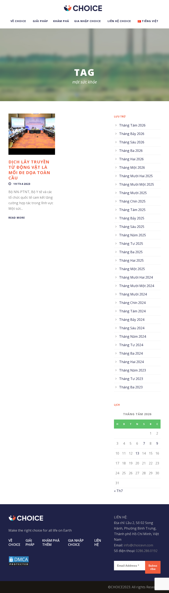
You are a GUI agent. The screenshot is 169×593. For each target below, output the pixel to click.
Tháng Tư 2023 (131, 378)
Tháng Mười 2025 (133, 193)
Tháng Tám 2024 (132, 311)
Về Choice (18, 21)
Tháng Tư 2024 (131, 345)
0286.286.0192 (146, 550)
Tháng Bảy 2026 (131, 133)
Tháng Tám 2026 (132, 125)
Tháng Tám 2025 (132, 209)
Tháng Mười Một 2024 (136, 286)
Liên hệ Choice (119, 21)
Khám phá (61, 21)
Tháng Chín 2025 (132, 201)
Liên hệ (97, 542)
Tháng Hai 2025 (131, 260)
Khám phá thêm (51, 542)
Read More (16, 217)
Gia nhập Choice (87, 21)
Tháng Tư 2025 (131, 243)
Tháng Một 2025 (132, 269)
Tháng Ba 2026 (131, 150)
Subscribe (152, 567)
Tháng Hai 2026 (131, 159)
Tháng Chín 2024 (132, 302)
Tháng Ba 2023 (131, 387)
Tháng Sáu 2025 (131, 226)
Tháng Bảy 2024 (131, 319)
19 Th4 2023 (21, 184)
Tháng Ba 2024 (131, 353)
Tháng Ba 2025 (131, 252)
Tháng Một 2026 (132, 167)
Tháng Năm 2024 (132, 336)
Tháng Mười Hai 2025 (136, 176)
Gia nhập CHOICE (76, 542)
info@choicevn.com (138, 545)
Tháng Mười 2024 (133, 294)
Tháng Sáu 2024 (131, 328)
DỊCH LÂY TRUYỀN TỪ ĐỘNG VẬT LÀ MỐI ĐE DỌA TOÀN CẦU (29, 170)
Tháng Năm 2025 (132, 235)
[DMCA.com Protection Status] (18, 561)
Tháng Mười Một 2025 (136, 184)
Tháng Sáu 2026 (131, 142)
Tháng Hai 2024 (131, 362)
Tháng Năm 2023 (132, 370)
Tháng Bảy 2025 (131, 218)
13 (137, 453)
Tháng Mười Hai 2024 (136, 277)
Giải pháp (40, 21)
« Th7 (118, 491)
